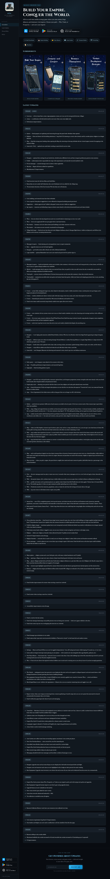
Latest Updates (5, 28)
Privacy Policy (5, 31)
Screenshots (4, 24)
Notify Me (75, 867)
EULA (3, 34)
